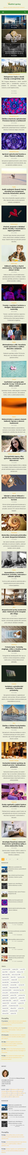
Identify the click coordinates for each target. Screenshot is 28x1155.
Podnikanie (4, 1093)
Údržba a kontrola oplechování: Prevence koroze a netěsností (14, 120)
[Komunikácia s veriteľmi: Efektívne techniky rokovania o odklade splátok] (14, 559)
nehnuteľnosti (13, 987)
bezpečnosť (6, 969)
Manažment (14, 1091)
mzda (4, 987)
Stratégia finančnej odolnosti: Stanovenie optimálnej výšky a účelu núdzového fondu (14, 844)
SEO (10, 1089)
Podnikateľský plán (6, 1095)
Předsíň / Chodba (14, 760)
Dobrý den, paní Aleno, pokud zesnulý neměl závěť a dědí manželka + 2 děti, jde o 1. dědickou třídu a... (13, 1029)
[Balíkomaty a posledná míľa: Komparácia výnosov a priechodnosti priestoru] (14, 22)
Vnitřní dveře (14, 224)
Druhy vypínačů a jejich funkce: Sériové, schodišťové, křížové (14, 805)
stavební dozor (13, 1005)
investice (5, 979)
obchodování (14, 992)
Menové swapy (11, 947)
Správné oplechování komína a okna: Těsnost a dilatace (14, 155)
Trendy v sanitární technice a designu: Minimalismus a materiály (14, 307)
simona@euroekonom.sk (7, 1080)
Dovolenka (16, 1096)
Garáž (14, 493)
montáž (21, 985)
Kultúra (3, 1096)
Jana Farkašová (19, 1125)
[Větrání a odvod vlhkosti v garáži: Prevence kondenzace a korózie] (14, 483)
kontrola (5, 985)
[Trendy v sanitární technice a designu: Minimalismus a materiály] (14, 292)
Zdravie (20, 1093)
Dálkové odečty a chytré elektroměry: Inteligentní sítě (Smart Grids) (14, 268)
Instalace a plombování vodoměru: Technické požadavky (14, 688)
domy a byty (16, 974)
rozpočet (5, 1003)
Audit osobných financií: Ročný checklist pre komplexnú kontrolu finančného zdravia (14, 191)
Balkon (14, 416)
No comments (23, 1110)
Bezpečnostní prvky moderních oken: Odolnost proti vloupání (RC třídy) (14, 612)
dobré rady (6, 974)
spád (4, 1005)
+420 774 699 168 (6, 1083)
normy (5, 992)
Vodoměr (14, 684)
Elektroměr (14, 263)
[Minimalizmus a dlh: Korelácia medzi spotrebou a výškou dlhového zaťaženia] (14, 332)
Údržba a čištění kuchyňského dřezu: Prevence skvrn (14, 727)
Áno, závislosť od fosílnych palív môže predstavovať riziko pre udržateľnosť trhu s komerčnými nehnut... (12, 1057)
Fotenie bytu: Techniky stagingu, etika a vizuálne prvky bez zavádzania (14, 649)
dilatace (20, 972)
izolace (14, 979)
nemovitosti (6, 990)
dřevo (13, 977)
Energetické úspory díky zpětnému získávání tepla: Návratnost (14, 458)
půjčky (21, 998)
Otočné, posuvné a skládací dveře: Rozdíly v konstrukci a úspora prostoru (14, 229)
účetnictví (13, 1011)
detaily (12, 972)
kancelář (5, 982)
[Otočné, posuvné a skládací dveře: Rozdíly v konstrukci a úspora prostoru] (14, 214)
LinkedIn (3, 1085)
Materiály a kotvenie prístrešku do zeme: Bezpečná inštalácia (14, 536)
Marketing (20, 1095)
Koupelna (14, 303)
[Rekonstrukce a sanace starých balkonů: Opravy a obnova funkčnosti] (14, 406)
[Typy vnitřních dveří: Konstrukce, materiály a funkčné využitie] (14, 36)
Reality (8, 1091)
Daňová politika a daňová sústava (16, 939)
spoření (21, 1003)
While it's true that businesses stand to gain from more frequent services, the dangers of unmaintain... (13, 1050)
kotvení (13, 985)
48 (17, 859)
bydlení (15, 969)
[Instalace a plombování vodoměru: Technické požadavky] (14, 673)
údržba (5, 1011)
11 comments (19, 924)
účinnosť (5, 1013)
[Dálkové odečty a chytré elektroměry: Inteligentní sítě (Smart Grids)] (14, 253)
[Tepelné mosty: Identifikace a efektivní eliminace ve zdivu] (14, 50)
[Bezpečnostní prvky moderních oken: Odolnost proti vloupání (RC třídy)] (14, 597)
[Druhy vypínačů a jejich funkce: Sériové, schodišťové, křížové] (14, 791)
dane (4, 972)
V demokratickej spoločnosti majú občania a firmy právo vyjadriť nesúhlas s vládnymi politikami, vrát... (13, 1143)
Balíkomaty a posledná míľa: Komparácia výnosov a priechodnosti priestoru (17, 868)
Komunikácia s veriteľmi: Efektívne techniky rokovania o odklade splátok (14, 574)
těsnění (5, 1008)
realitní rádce (6, 1000)
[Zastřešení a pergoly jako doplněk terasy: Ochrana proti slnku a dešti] (14, 369)
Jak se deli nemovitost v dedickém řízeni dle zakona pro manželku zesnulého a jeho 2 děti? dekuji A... (13, 1036)
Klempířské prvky (14, 116)
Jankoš (15, 91)
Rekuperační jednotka (14, 74)
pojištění (5, 998)
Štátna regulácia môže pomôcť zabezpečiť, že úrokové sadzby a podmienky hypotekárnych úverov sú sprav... (12, 1043)
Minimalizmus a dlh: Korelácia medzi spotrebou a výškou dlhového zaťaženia (14, 347)
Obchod (11, 1096)
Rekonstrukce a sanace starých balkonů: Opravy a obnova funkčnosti (14, 421)
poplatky (14, 998)
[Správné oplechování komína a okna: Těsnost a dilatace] (14, 141)
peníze (13, 995)
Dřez (14, 723)
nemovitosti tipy (18, 990)
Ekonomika (14, 1093)
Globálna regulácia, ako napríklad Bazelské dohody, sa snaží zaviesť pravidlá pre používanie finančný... (13, 1150)
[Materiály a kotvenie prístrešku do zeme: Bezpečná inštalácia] (14, 522)
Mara (17, 1116)
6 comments (20, 941)
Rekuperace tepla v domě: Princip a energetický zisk (14, 78)
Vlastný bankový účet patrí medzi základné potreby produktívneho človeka (16, 957)
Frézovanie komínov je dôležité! (15, 923)
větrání (21, 1008)
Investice (14, 644)
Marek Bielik (16, 1110)
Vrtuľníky (21, 1089)
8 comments (19, 934)
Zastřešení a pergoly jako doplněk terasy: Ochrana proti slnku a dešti (14, 384)
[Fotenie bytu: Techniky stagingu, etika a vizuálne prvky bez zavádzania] (14, 634)
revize (22, 1000)
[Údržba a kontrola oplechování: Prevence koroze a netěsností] (14, 106)
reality (15, 1000)
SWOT (23, 1093)
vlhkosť (13, 1008)
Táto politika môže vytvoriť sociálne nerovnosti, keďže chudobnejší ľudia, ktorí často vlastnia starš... (12, 1136)
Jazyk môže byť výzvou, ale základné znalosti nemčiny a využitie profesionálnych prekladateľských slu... (13, 1022)
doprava (5, 977)
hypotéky (21, 977)
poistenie (21, 995)
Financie (9, 1093)
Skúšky (7, 1096)
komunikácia (15, 982)
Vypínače (14, 802)
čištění (13, 1013)
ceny (22, 969)
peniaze (5, 995)
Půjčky (14, 187)
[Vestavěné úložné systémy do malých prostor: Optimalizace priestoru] (14, 750)
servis (13, 1003)
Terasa (14, 379)
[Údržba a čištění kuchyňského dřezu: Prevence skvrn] (14, 713)
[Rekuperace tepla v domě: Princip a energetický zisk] (14, 66)
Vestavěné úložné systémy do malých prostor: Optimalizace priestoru (14, 765)
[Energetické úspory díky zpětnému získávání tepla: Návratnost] (14, 443)
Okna (14, 607)
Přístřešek (14, 532)
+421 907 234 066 (6, 1082)
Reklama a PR (15, 1089)
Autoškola (3, 1091)
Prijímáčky (20, 1091)
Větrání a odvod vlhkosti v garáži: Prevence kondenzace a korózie (14, 498)
